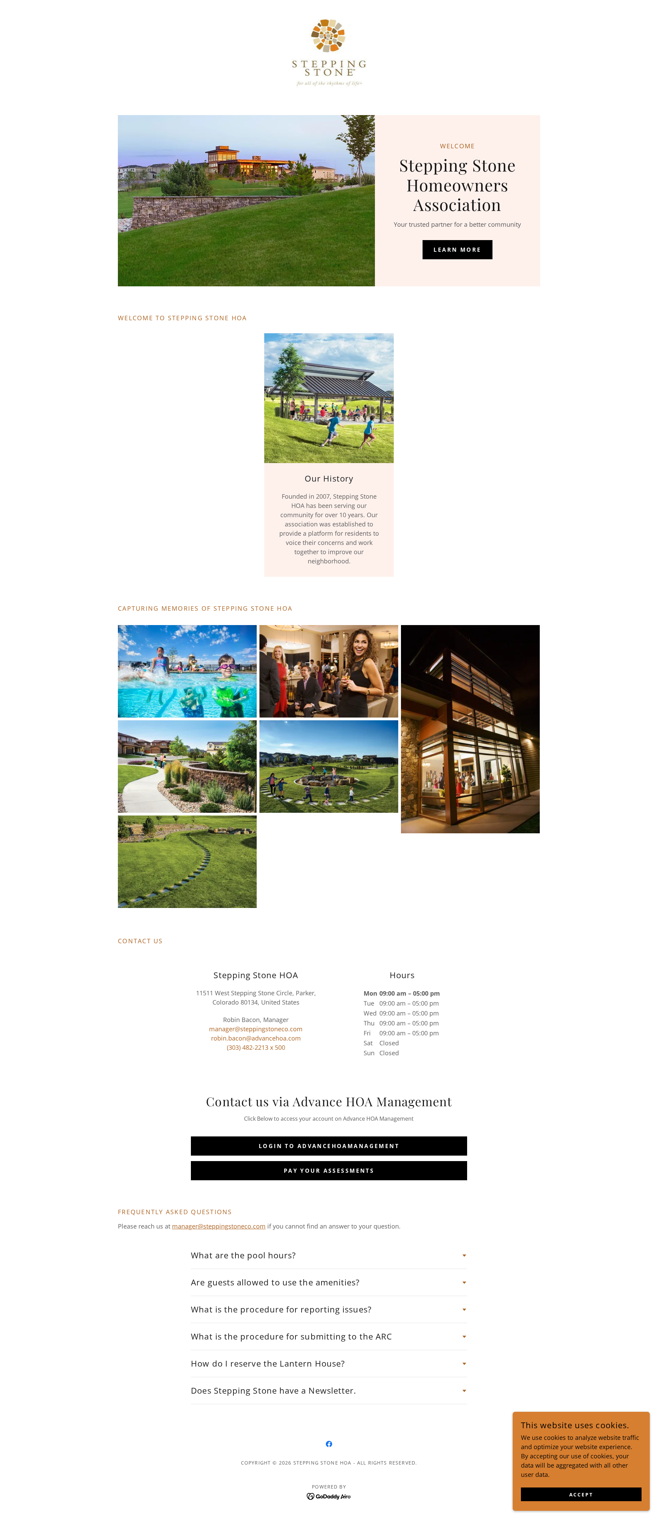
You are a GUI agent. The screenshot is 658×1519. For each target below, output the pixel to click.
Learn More (457, 249)
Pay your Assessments (329, 1170)
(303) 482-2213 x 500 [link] (256, 1047)
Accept (581, 1494)
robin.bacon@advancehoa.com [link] (256, 1038)
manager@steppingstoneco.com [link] (256, 1029)
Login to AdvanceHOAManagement (329, 1146)
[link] (329, 53)
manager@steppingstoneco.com (219, 1226)
